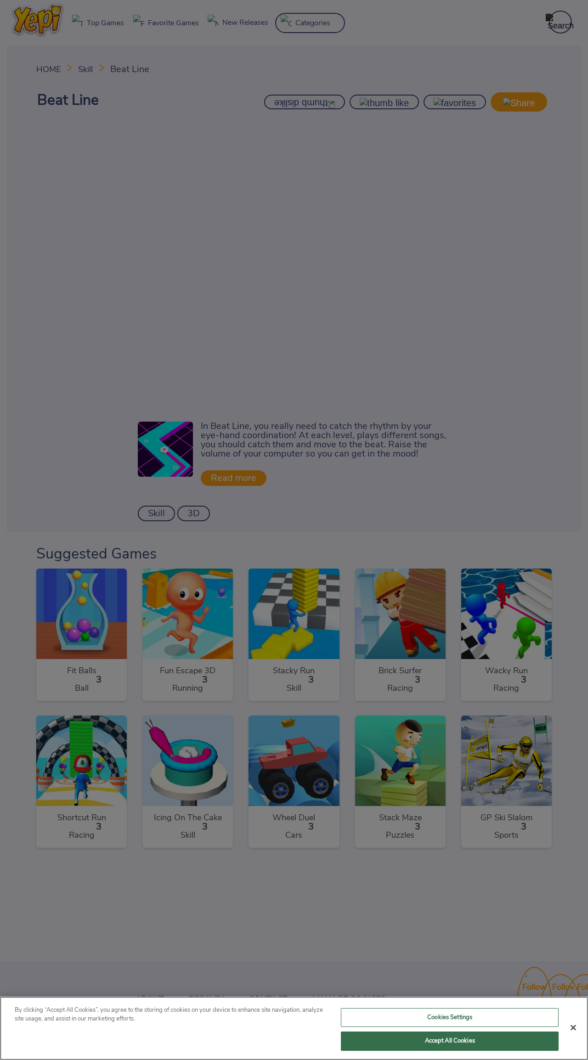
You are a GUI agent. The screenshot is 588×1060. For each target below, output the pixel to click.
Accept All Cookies (450, 1041)
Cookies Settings (449, 1018)
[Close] (573, 1027)
